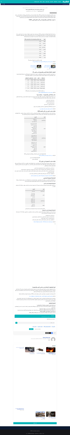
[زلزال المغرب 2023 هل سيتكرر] (50, 414)
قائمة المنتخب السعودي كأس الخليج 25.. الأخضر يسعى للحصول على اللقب (42, 175)
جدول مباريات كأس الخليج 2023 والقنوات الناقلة (46, 92)
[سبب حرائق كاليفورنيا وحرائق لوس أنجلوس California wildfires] (50, 349)
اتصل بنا (43, 433)
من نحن (27, 433)
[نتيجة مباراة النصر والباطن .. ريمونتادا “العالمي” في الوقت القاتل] (53, 66)
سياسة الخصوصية (37, 433)
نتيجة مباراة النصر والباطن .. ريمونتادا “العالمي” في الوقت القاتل (47, 66)
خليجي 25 (53, 326)
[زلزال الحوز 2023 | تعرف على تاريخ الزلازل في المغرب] (40, 414)
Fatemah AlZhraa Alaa (40, 11)
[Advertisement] (35, 27)
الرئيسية (59, 1)
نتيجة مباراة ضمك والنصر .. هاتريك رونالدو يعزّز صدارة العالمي (33, 66)
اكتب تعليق (35, 423)
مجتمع (44, 1)
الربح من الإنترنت (36, 1)
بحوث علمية (47, 1)
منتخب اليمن (34, 326)
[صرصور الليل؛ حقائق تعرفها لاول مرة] (40, 349)
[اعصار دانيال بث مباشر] (29, 349)
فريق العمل (40, 433)
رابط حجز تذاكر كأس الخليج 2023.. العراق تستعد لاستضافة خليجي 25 (43, 61)
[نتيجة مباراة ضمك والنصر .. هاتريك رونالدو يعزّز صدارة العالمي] (39, 66)
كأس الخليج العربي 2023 (47, 326)
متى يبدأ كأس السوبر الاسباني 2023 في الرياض (46, 155)
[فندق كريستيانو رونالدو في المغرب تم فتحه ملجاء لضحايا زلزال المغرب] (19, 377)
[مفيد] (65, 2)
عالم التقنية (55, 1)
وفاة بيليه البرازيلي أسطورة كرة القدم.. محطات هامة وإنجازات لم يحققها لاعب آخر (41, 296)
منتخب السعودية (40, 326)
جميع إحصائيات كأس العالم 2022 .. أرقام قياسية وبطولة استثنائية (43, 221)
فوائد (41, 1)
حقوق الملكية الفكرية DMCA (31, 433)
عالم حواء (51, 1)
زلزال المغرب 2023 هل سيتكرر (52, 417)
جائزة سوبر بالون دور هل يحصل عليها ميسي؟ (46, 108)
